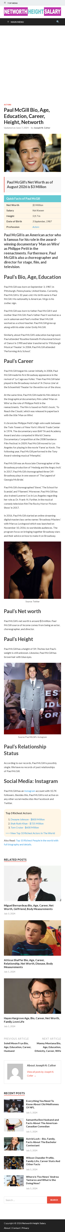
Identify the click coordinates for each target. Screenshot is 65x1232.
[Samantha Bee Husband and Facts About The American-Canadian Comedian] (14, 1119)
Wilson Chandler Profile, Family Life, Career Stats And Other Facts (43, 1161)
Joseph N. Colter (42, 128)
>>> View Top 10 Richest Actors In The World (30, 833)
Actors (7, 105)
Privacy (25, 1228)
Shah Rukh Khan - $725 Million (27, 823)
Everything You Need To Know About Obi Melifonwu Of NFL (42, 1104)
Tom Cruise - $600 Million (25, 827)
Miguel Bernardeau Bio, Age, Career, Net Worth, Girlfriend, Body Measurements (29, 907)
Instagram (30, 790)
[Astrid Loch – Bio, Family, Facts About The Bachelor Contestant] (14, 1138)
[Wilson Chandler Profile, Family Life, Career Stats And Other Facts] (14, 1157)
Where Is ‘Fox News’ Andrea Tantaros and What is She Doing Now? (42, 1180)
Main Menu (17, 22)
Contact (16, 1228)
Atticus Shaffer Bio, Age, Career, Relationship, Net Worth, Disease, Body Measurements (28, 963)
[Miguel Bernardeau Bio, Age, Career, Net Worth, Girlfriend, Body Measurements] (32, 901)
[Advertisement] (32, 64)
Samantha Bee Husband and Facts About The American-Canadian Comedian (42, 1123)
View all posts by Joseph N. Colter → (40, 1073)
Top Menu (12, 3)
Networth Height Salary (33, 1223)
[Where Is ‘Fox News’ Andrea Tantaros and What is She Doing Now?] (14, 1176)
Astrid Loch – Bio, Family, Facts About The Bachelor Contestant (41, 1142)
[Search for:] (32, 1199)
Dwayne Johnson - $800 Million (28, 819)
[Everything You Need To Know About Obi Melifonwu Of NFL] (14, 1101)
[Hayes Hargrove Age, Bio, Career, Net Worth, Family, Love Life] (32, 1014)
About (7, 1228)
